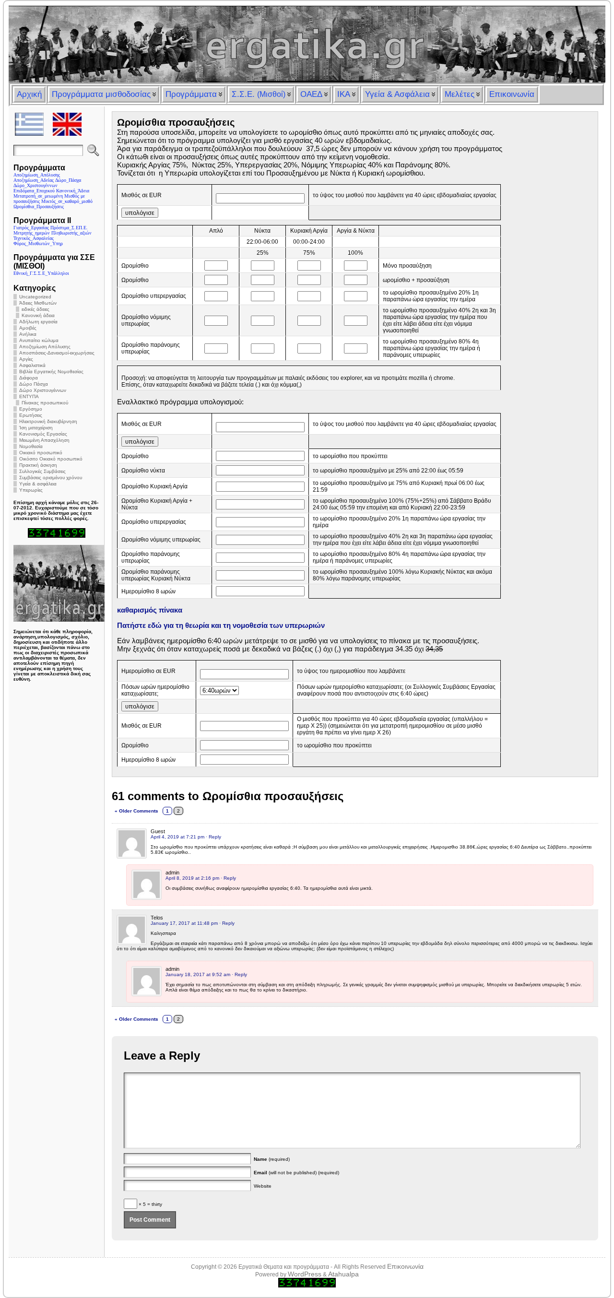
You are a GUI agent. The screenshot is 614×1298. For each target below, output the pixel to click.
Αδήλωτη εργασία (38, 321)
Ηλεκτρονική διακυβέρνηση (48, 421)
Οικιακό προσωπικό (40, 452)
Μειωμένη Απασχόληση (44, 440)
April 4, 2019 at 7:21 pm (177, 836)
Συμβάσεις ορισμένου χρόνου (50, 477)
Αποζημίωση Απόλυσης (45, 346)
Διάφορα (28, 377)
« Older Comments (136, 811)
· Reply (213, 836)
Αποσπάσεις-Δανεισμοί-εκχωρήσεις (56, 352)
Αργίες (26, 359)
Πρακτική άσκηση (38, 465)
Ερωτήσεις (30, 415)
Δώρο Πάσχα (33, 384)
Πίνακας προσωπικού (45, 402)
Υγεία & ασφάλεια (38, 483)
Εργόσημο (30, 409)
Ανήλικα (27, 334)
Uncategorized (35, 296)
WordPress (304, 1274)
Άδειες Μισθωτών (38, 303)
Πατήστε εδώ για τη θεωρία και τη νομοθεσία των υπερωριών (221, 625)
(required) (272, 1159)
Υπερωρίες (31, 490)
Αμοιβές (27, 327)
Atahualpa (343, 1274)
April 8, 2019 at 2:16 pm (192, 878)
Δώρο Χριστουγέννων (42, 390)
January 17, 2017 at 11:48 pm (184, 923)
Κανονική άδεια (38, 315)
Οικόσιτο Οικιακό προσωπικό (51, 458)
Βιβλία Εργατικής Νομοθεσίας (51, 371)
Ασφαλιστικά (32, 365)
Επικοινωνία (405, 1266)
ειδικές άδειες (35, 309)
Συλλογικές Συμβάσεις (42, 471)
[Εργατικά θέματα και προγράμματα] (307, 44)
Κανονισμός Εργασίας (43, 434)
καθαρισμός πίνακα (149, 610)
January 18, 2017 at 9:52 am (197, 974)
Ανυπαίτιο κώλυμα (39, 340)
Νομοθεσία (31, 446)
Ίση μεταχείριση (36, 427)
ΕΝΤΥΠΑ (29, 396)
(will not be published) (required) (296, 1172)
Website (263, 1186)
